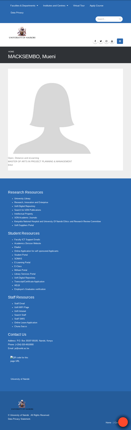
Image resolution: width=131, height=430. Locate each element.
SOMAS (18, 259)
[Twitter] (100, 41)
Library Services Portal (24, 274)
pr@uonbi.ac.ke (22, 348)
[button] (123, 422)
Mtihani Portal (20, 270)
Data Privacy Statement (19, 419)
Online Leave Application (25, 323)
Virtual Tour (79, 5)
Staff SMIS (19, 319)
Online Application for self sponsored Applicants (36, 251)
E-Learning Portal (22, 262)
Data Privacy (17, 12)
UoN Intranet (20, 311)
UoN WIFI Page (21, 307)
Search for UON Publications (27, 210)
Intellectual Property (23, 214)
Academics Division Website (27, 243)
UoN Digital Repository (24, 206)
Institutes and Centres (54, 5)
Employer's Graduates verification (30, 289)
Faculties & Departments (23, 5)
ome (109, 423)
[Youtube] (112, 41)
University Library (22, 199)
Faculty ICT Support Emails (27, 240)
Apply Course (96, 5)
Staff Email (19, 303)
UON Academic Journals (25, 218)
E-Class (18, 266)
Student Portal (21, 255)
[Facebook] (95, 41)
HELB (17, 285)
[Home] (23, 32)
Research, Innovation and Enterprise (31, 202)
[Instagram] (106, 41)
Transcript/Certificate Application (29, 282)
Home (11, 52)
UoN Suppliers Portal (24, 225)
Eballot (17, 247)
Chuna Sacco (20, 326)
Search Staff (20, 315)
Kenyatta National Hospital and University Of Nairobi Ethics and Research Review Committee (57, 221)
